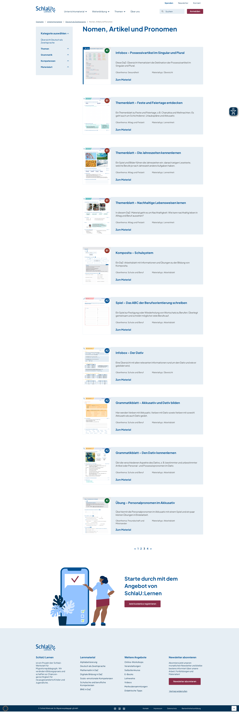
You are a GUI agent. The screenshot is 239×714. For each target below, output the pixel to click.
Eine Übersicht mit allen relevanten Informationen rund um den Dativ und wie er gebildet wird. (156, 364)
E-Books (128, 674)
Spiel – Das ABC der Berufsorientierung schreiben (151, 303)
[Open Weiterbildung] (109, 11)
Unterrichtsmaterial (54, 22)
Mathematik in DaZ (89, 670)
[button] (5, 708)
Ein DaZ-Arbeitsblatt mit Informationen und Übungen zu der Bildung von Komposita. (153, 264)
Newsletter (183, 3)
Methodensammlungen (136, 686)
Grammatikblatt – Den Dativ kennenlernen (146, 453)
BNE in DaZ (85, 689)
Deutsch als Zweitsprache (75, 22)
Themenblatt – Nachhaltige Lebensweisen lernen (151, 202)
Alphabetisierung (88, 662)
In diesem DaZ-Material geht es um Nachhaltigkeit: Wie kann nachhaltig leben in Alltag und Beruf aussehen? (157, 214)
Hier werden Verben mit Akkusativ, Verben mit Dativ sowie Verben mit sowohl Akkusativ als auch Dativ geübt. (155, 414)
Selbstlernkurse (132, 670)
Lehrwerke (129, 678)
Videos (128, 682)
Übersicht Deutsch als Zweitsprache (52, 41)
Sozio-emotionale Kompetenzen (96, 678)
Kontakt (197, 3)
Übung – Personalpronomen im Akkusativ (145, 503)
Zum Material (123, 79)
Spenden (169, 3)
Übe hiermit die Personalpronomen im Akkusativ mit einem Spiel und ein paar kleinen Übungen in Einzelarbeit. (155, 513)
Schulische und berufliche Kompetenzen (93, 684)
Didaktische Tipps (133, 690)
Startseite (40, 22)
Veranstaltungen (132, 666)
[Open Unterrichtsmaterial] (86, 11)
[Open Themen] (124, 11)
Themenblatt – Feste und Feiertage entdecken (149, 102)
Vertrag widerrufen (178, 691)
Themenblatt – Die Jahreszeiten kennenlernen (148, 152)
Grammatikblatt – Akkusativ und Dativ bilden (148, 403)
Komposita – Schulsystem (134, 253)
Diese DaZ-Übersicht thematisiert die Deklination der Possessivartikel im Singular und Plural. (153, 64)
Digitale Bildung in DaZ (91, 674)
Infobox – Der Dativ (130, 353)
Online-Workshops (133, 662)
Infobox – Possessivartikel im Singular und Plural (150, 52)
